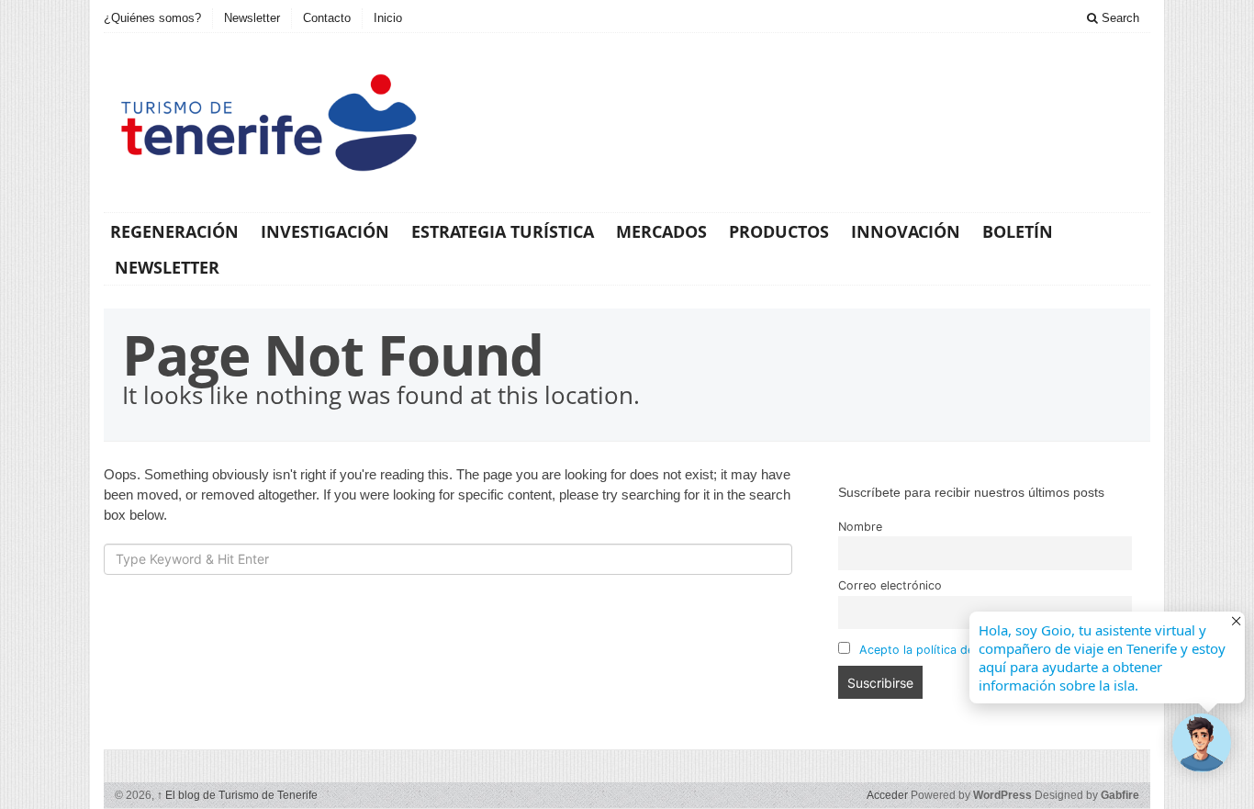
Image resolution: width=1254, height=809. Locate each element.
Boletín (1017, 231)
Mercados (661, 231)
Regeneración (174, 231)
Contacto (327, 18)
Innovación (905, 231)
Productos (779, 231)
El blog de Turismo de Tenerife (237, 795)
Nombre (860, 527)
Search (1118, 18)
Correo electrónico (890, 585)
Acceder (887, 795)
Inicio (388, 18)
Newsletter (252, 18)
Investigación (325, 231)
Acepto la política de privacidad (947, 650)
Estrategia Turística (502, 231)
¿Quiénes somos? (152, 18)
